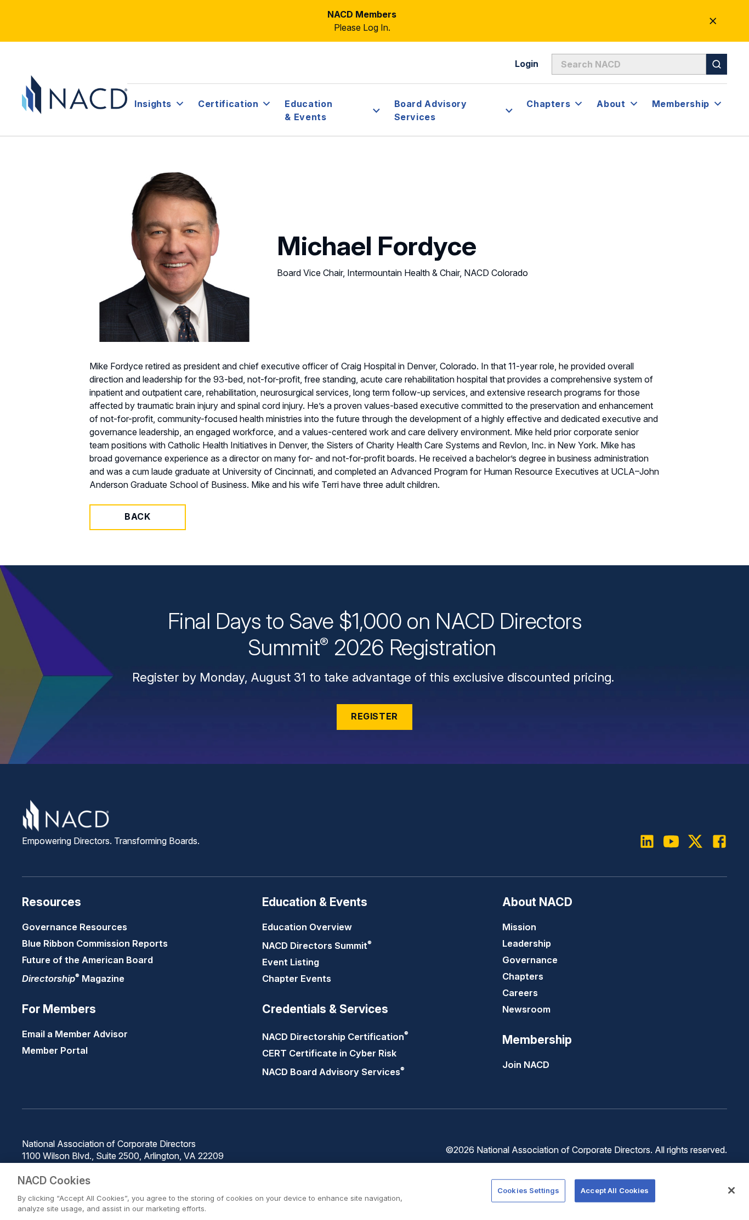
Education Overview (307, 926)
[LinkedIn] (647, 841)
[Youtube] (671, 841)
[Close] (731, 1190)
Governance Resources (74, 926)
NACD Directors (317, 945)
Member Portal (55, 1050)
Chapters (522, 976)
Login (526, 63)
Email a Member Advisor (75, 1033)
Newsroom (526, 1009)
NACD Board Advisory (333, 1071)
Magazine (73, 978)
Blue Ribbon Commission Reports (95, 943)
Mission (519, 926)
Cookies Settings (528, 1190)
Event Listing (290, 962)
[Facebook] (719, 841)
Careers (520, 992)
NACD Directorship (335, 1036)
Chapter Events (296, 978)
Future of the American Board (87, 959)
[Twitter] (695, 841)
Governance (530, 959)
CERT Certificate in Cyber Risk (329, 1053)
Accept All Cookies (615, 1190)
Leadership (526, 943)
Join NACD (525, 1064)
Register (374, 716)
